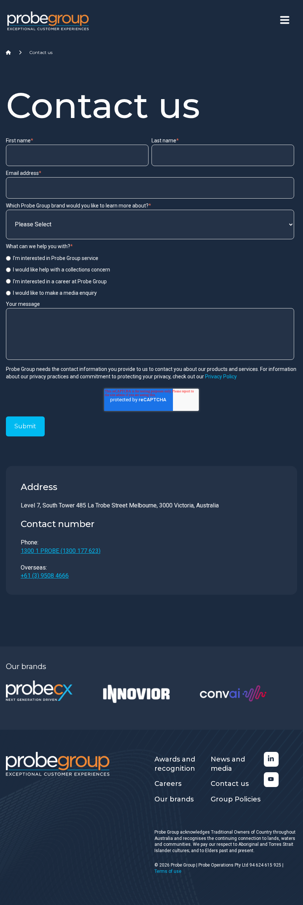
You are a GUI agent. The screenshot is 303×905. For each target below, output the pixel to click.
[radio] (150, 258)
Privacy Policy (221, 376)
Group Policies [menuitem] (236, 799)
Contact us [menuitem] (230, 784)
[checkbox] (150, 275)
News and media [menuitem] (228, 764)
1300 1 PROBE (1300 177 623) (61, 550)
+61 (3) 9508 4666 (45, 575)
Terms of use (167, 871)
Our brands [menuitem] (174, 799)
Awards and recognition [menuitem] (174, 764)
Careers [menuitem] (167, 784)
